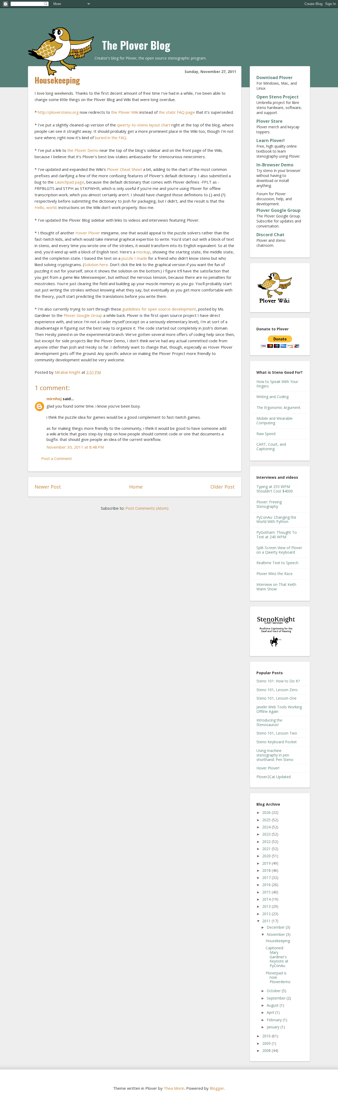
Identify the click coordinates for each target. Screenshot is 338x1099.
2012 (267, 913)
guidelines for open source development (159, 309)
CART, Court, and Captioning (271, 446)
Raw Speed (265, 433)
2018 (267, 870)
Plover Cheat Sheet (124, 169)
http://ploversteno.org (58, 112)
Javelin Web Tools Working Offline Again (279, 709)
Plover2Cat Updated (273, 776)
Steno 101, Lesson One (276, 698)
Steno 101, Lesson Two (276, 733)
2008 (267, 1050)
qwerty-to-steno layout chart (143, 124)
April (271, 1012)
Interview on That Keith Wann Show (276, 586)
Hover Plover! (267, 767)
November (276, 934)
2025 (267, 819)
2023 (267, 834)
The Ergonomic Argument (278, 407)
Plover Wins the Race (274, 573)
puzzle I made (134, 258)
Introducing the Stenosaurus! (269, 722)
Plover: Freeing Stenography (269, 504)
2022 (267, 841)
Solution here (96, 264)
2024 (267, 826)
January (273, 1026)
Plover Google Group (83, 315)
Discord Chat (270, 235)
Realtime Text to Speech (277, 562)
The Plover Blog (136, 45)
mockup (143, 251)
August (273, 1005)
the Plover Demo (82, 150)
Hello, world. (46, 207)
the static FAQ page (177, 112)
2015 (267, 892)
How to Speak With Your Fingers (277, 384)
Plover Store (269, 121)
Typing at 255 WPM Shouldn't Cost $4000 (274, 489)
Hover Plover (88, 232)
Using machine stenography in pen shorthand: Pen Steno (274, 755)
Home (136, 487)
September (277, 998)
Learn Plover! (270, 140)
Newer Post (48, 487)
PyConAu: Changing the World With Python (276, 519)
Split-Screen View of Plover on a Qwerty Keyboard (279, 550)
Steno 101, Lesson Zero (277, 689)
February (275, 1019)
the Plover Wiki (124, 112)
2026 (267, 812)
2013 (267, 906)
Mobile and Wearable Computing (274, 420)
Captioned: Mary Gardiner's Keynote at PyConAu (277, 956)
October (274, 990)
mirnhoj (54, 398)
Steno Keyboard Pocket (276, 741)
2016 (267, 884)
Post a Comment (56, 458)
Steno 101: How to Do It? (278, 680)
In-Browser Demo (274, 165)
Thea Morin (174, 1088)
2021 (267, 848)
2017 (267, 877)
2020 (267, 855)
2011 (267, 920)
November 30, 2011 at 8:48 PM (75, 447)
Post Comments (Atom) (146, 508)
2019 (267, 863)
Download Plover (274, 77)
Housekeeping (278, 940)
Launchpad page (69, 182)
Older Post (222, 487)
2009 (267, 1043)
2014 (267, 899)
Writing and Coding (272, 396)
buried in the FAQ (110, 137)
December (276, 927)
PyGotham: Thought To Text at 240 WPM (276, 534)
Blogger (217, 1088)
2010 (267, 1035)
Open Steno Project (277, 97)
